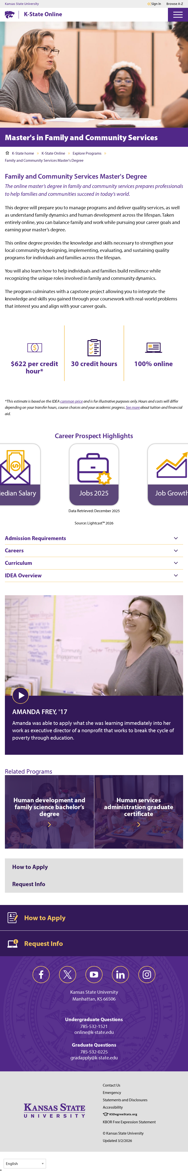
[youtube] (94, 974)
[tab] (94, 538)
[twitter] (67, 974)
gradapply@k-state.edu (94, 1058)
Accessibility (113, 1107)
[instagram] (146, 974)
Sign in (156, 4)
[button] (20, 695)
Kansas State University (22, 4)
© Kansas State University (123, 1133)
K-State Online (43, 14)
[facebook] (41, 974)
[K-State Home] (10, 14)
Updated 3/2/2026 (117, 1140)
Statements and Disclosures (125, 1100)
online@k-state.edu (94, 1032)
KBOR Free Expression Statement (129, 1122)
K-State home (23, 153)
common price (71, 401)
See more (133, 407)
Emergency (112, 1092)
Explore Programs (87, 153)
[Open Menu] (178, 15)
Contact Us (111, 1085)
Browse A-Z (174, 4)
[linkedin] (120, 974)
